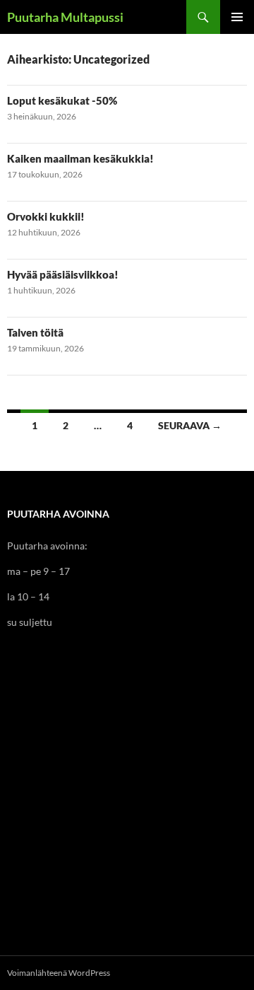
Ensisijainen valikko (237, 17)
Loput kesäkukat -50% (62, 100)
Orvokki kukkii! (46, 216)
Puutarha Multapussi (65, 17)
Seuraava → (190, 425)
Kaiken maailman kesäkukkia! (80, 158)
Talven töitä (35, 332)
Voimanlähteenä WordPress (58, 972)
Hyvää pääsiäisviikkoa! (63, 274)
